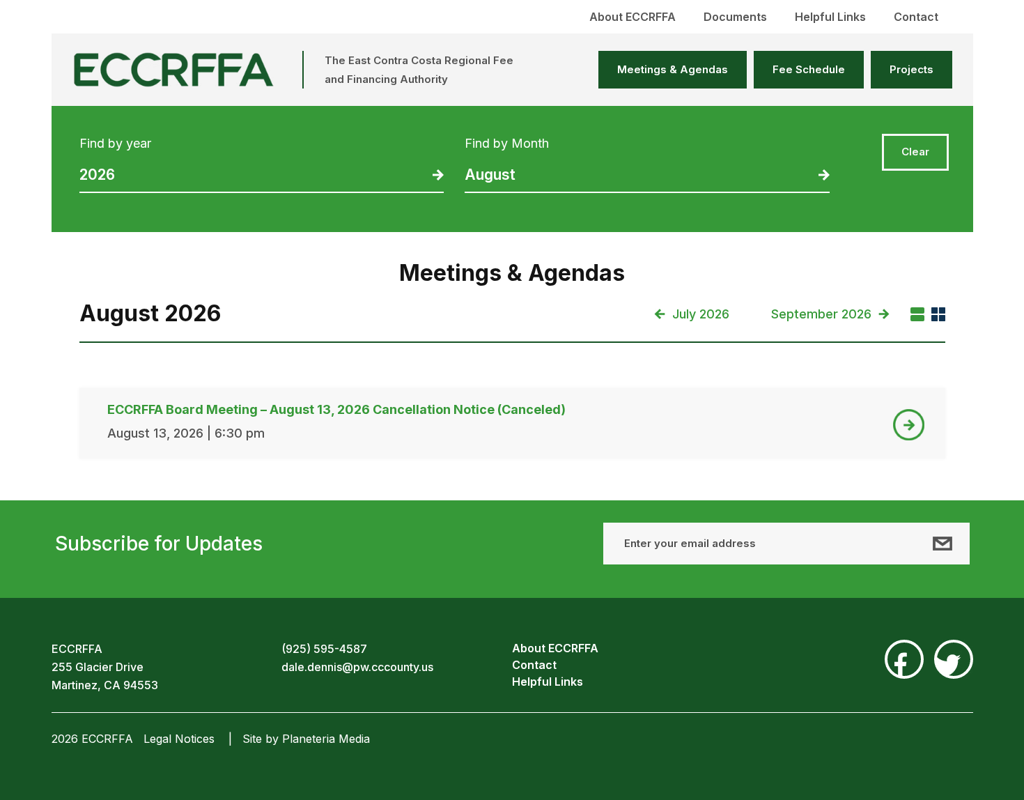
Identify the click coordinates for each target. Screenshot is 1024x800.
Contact (916, 17)
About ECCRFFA (632, 17)
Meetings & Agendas (672, 69)
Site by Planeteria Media (306, 739)
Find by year (115, 143)
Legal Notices (179, 739)
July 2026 (700, 314)
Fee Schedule (809, 69)
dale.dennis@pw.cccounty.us (357, 667)
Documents (735, 17)
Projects (911, 69)
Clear (915, 151)
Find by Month (507, 143)
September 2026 (821, 314)
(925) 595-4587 (324, 649)
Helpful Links (830, 17)
